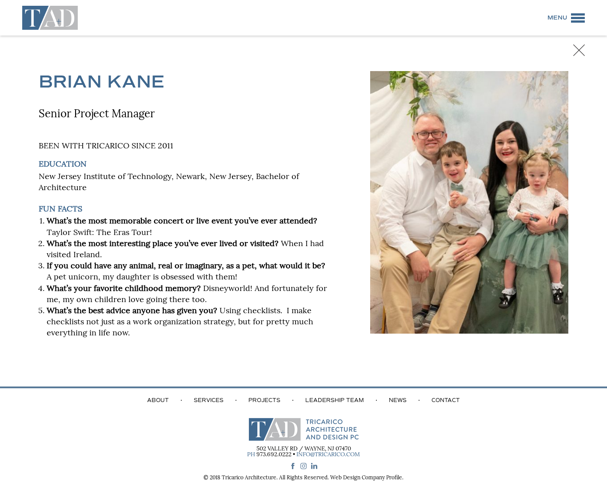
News (398, 400)
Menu (557, 17)
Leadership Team (334, 400)
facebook (293, 466)
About (158, 400)
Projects (264, 400)
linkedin (314, 466)
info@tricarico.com (328, 455)
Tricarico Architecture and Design (50, 18)
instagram (303, 466)
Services (209, 400)
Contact (445, 400)
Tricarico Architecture (249, 478)
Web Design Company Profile (366, 478)
